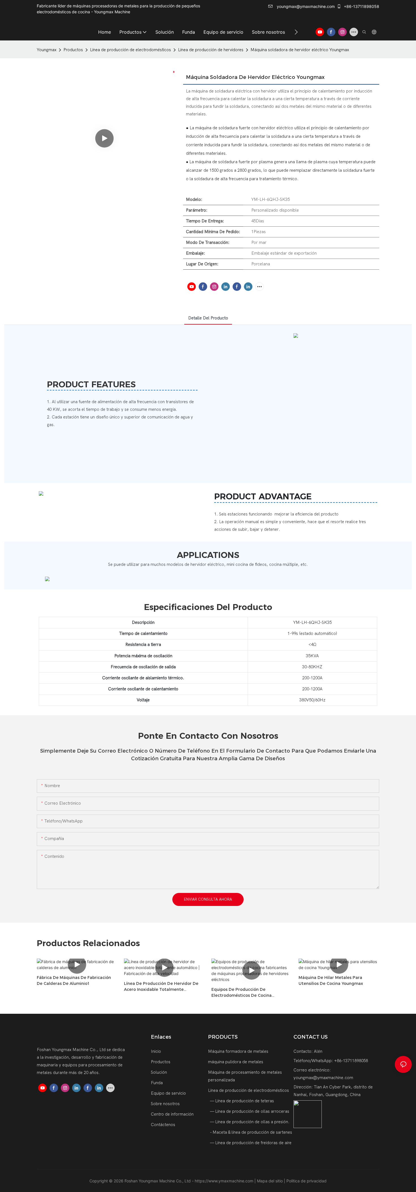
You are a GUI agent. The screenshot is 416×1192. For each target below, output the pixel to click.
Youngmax (46, 49)
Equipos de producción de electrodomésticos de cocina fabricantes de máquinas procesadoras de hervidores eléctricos (251, 992)
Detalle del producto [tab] (208, 318)
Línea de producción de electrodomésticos (130, 49)
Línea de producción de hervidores (210, 49)
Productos (73, 49)
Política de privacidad (306, 1180)
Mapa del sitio (270, 1180)
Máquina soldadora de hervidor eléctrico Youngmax (299, 49)
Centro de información (172, 1114)
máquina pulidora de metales (235, 1061)
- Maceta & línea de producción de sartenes (250, 1132)
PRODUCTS (223, 1037)
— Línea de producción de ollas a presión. (249, 1121)
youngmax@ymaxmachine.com (305, 6)
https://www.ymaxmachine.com (224, 1180)
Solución (159, 1072)
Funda (157, 1082)
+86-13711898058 (361, 6)
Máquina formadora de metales (238, 1051)
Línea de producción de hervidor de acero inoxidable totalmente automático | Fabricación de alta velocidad (161, 987)
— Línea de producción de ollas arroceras (249, 1111)
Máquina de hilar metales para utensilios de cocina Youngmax (331, 980)
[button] (296, 32)
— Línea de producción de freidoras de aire (250, 1142)
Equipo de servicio (168, 1093)
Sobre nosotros (165, 1103)
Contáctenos (163, 1124)
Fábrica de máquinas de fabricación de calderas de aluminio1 (74, 980)
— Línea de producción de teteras (241, 1100)
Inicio (156, 1051)
